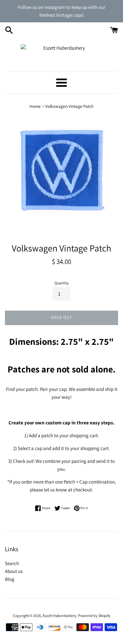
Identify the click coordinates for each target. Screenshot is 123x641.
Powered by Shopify (94, 615)
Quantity (61, 282)
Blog (9, 579)
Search (12, 563)
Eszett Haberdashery (59, 615)
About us (14, 571)
